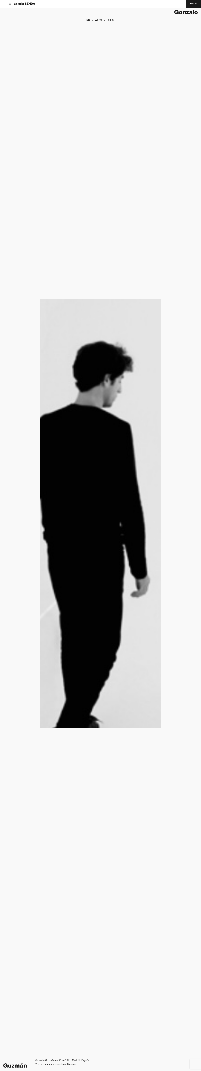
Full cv (110, 20)
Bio (88, 20)
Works (99, 20)
